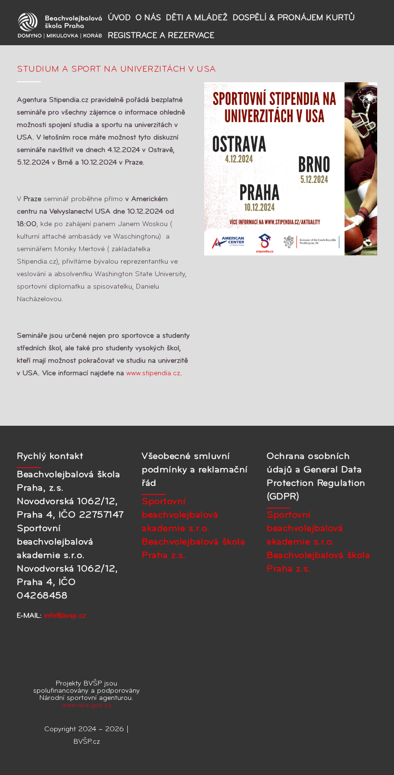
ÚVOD (119, 18)
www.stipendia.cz (154, 373)
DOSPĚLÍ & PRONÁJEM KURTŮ (294, 18)
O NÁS (148, 18)
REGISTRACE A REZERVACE (161, 36)
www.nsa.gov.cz (86, 705)
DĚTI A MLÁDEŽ (197, 18)
